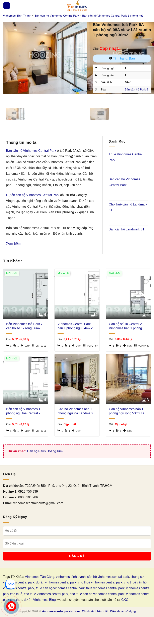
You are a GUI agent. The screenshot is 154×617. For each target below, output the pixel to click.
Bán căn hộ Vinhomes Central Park (56, 15)
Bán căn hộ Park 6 (136, 89)
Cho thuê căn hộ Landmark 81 (128, 207)
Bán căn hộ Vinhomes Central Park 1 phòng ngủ (113, 15)
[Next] (18, 98)
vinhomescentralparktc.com (61, 611)
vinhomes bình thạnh (71, 576)
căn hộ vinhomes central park (108, 576)
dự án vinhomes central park (56, 582)
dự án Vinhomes (36, 599)
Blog (52, 599)
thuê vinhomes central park (105, 588)
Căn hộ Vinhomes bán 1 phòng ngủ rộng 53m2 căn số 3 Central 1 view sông (127, 411)
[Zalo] (10, 584)
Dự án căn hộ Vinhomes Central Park (32, 195)
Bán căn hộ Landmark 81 (126, 229)
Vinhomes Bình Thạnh (17, 15)
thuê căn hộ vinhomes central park (60, 588)
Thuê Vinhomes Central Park (126, 157)
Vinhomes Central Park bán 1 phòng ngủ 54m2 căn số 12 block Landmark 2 (77, 326)
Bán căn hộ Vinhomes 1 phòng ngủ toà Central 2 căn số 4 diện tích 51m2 (23, 411)
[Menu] (6, 5)
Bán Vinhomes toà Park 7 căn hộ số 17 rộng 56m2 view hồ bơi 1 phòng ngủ (24, 326)
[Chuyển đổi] (114, 168)
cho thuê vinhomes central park (100, 582)
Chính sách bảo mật (95, 611)
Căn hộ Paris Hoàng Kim (45, 451)
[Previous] (7, 98)
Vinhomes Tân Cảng (39, 576)
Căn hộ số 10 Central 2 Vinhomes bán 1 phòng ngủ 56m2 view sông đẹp (127, 326)
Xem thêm (13, 243)
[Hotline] (11, 606)
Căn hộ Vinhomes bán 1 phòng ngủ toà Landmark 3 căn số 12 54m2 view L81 (77, 411)
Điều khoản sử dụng (123, 611)
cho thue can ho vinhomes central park (97, 594)
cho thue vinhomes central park (46, 594)
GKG (124, 599)
